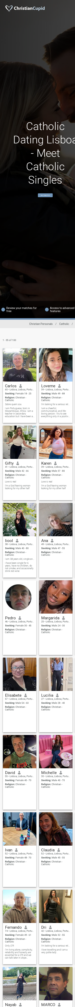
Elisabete (13, 695)
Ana (44, 540)
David (10, 772)
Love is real (10, 481)
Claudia (48, 850)
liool (9, 540)
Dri (43, 927)
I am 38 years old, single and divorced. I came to (19, 559)
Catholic (64, 323)
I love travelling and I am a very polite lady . (54, 951)
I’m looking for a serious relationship (56, 404)
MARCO (48, 1004)
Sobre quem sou (13, 404)
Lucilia (47, 695)
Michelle (49, 772)
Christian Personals (41, 323)
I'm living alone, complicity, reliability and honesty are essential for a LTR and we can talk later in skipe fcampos (18, 953)
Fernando (13, 927)
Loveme (48, 386)
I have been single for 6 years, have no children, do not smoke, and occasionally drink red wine (19, 567)
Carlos (11, 386)
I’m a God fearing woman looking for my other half (17, 487)
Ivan (8, 850)
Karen (46, 463)
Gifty (9, 463)
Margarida (50, 618)
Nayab (10, 1004)
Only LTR (9, 945)
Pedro (10, 618)
